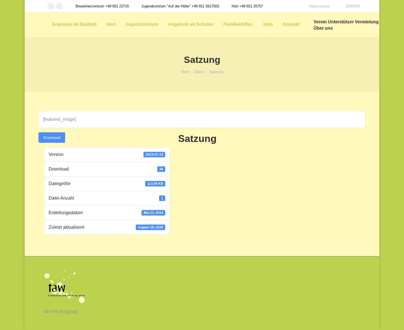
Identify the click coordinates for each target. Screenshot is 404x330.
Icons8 (71, 311)
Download (51, 137)
